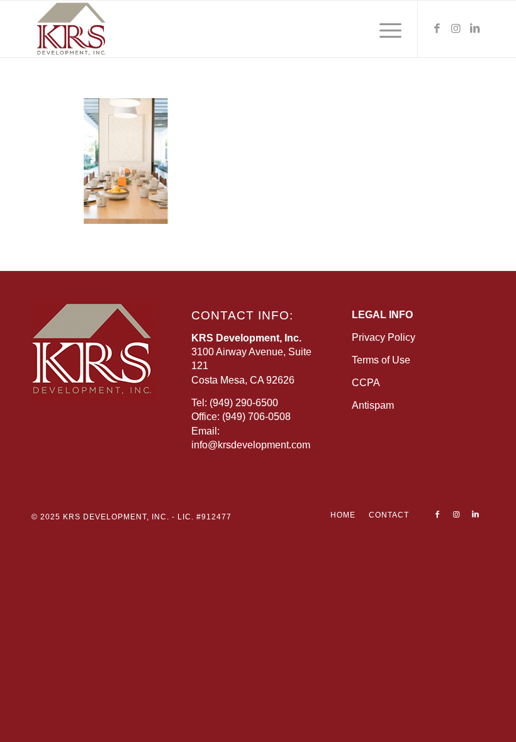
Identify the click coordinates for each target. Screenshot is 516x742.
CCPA (366, 382)
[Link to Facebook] (437, 28)
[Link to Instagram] (456, 28)
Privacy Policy (383, 337)
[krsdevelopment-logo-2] (93, 29)
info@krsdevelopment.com (250, 445)
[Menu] (384, 29)
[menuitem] (384, 29)
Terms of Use (381, 360)
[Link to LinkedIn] (475, 28)
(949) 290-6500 (244, 402)
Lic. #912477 (204, 516)
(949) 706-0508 (256, 416)
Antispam (373, 405)
